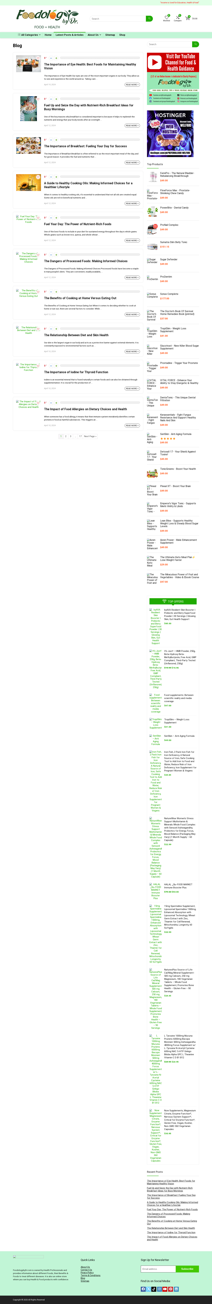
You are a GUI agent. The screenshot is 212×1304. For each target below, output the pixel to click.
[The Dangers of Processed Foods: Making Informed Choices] (28, 253)
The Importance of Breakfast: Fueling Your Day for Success (85, 146)
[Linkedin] (176, 1289)
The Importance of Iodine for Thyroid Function (76, 372)
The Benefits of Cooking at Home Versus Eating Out (80, 298)
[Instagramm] (159, 1289)
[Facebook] (143, 1289)
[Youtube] (164, 1289)
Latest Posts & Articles (69, 34)
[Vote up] (56, 58)
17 (80, 436)
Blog (83, 1278)
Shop (122, 34)
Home (48, 34)
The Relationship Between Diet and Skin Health (76, 335)
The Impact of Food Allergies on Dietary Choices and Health (85, 409)
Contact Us (86, 1270)
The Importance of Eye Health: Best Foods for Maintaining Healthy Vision (171, 1182)
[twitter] (148, 1289)
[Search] (149, 19)
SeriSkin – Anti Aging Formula (179, 736)
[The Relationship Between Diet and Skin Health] (28, 327)
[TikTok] (153, 1289)
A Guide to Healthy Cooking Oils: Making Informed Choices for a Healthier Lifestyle (172, 1204)
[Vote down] (51, 58)
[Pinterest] (170, 1289)
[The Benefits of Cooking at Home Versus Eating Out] (28, 290)
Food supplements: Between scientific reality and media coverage (179, 698)
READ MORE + (132, 85)
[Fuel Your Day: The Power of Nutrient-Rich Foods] (28, 216)
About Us (93, 34)
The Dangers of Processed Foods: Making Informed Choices (86, 261)
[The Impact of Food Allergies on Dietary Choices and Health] (28, 401)
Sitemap (110, 34)
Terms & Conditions (90, 1275)
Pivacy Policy (87, 1272)
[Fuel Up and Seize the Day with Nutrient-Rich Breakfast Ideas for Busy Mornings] (28, 97)
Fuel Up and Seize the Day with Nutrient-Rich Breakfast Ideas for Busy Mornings (170, 1189)
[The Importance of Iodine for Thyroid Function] (28, 364)
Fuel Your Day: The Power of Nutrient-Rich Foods (77, 224)
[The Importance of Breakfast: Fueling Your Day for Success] (28, 138)
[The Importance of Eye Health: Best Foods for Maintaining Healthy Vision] (28, 56)
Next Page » (90, 436)
